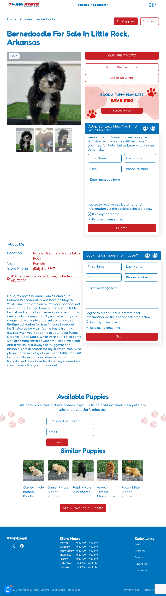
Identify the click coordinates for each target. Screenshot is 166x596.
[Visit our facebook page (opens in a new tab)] (21, 546)
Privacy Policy (132, 590)
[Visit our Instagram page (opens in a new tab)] (13, 546)
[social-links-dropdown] (152, 5)
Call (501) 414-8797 (122, 55)
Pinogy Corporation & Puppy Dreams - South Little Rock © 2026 (43, 590)
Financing (141, 564)
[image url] (24, 4)
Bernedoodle (45, 19)
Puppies (83, 4)
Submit (122, 228)
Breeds (139, 557)
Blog (138, 544)
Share (148, 21)
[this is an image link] (17, 538)
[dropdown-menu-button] (91, 5)
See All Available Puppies (83, 508)
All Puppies (126, 21)
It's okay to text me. (105, 214)
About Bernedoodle (121, 67)
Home (11, 19)
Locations (99, 4)
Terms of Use (151, 590)
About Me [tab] (16, 244)
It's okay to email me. (107, 219)
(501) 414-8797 (44, 269)
